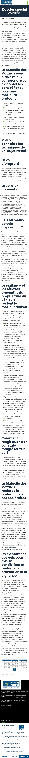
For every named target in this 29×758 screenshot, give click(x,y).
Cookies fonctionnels (8, 746)
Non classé (12, 674)
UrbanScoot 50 (4, 708)
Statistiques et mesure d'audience (11, 747)
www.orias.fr (3, 699)
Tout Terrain (4, 713)
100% (3, 707)
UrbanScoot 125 (5, 709)
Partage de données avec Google (11, 745)
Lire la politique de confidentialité (10, 740)
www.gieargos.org (8, 272)
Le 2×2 (3, 715)
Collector (3, 718)
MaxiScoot (4, 711)
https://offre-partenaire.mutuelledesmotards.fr (11, 548)
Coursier (3, 722)
